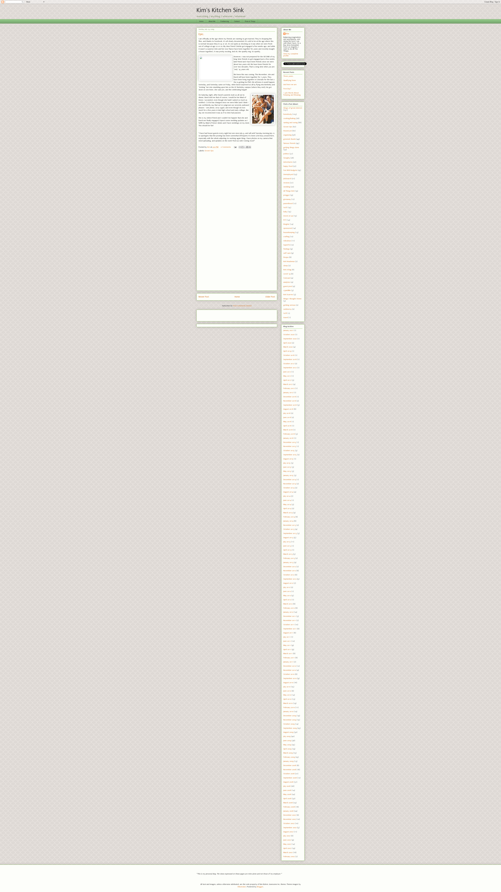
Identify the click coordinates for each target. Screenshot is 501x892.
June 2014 (287, 500)
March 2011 (288, 653)
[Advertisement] (214, 315)
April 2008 (287, 798)
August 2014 (288, 492)
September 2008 (290, 778)
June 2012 (287, 591)
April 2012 (287, 600)
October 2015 (288, 450)
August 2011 (288, 633)
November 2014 (289, 484)
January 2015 (288, 475)
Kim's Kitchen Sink (220, 10)
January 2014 (288, 521)
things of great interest (292, 108)
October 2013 (288, 529)
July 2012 (286, 587)
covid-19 (286, 274)
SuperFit (286, 245)
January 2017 (288, 392)
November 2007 (289, 819)
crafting (286, 237)
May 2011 (287, 645)
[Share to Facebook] (247, 147)
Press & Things (250, 21)
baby (285, 212)
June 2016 (287, 417)
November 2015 (289, 446)
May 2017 (287, 376)
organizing (287, 135)
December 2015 (289, 442)
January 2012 (288, 612)
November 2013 (289, 525)
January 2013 (288, 562)
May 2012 (287, 595)
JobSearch (287, 179)
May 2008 (287, 794)
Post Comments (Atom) (242, 306)
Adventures (288, 162)
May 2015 (287, 471)
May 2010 (287, 695)
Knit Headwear (289, 261)
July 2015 (286, 463)
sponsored (287, 228)
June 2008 (287, 790)
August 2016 (288, 409)
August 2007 (288, 832)
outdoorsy (287, 309)
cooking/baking (289, 118)
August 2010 (288, 683)
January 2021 (288, 330)
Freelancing (224, 21)
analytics (286, 282)
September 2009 (290, 728)
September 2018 (290, 359)
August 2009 (288, 732)
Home (201, 21)
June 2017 (287, 372)
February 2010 (289, 707)
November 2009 (289, 720)
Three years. (288, 76)
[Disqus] (237, 188)
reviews (286, 183)
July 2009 (287, 736)
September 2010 (290, 678)
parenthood (288, 203)
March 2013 (288, 554)
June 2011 (287, 641)
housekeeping (289, 232)
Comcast (286, 278)
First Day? (287, 89)
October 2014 (288, 488)
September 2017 (290, 368)
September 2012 (290, 579)
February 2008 (289, 807)
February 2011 (289, 658)
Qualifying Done (289, 80)
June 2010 (287, 691)
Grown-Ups (209, 151)
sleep (285, 266)
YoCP (285, 207)
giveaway (287, 199)
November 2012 (289, 571)
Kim (287, 34)
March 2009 (288, 753)
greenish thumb (289, 139)
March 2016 (288, 430)
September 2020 (290, 339)
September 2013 (290, 533)
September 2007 (290, 828)
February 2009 (289, 757)
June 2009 (287, 741)
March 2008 (288, 803)
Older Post (270, 297)
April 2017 (287, 380)
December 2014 (289, 480)
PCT (284, 220)
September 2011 (290, 629)
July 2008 (287, 786)
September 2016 (290, 405)
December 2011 (289, 616)
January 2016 (288, 438)
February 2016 (289, 434)
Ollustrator (241, 887)
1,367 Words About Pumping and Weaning (292, 94)
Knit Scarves (288, 295)
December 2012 (289, 567)
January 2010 (288, 711)
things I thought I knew (292, 299)
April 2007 (287, 848)
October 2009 (289, 724)
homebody (287, 114)
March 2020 (288, 347)
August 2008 (288, 782)
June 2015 (287, 467)
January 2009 (288, 761)
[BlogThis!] (242, 147)
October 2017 (288, 364)
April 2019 (287, 351)
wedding (286, 187)
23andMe (287, 290)
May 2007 (287, 844)
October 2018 (288, 355)
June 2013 (287, 546)
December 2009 (289, 716)
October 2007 (288, 823)
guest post (287, 286)
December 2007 (289, 815)
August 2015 (288, 459)
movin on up (288, 216)
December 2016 (289, 397)
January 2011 (288, 662)
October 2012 (288, 575)
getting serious (289, 305)
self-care (287, 253)
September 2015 (290, 455)
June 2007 (287, 840)
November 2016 (289, 401)
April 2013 (287, 550)
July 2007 (286, 836)
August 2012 (288, 583)
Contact (237, 21)
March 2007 (288, 852)
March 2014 (288, 513)
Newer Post (204, 297)
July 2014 (286, 496)
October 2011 (288, 625)
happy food (288, 166)
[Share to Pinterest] (250, 147)
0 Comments (226, 147)
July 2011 (286, 637)
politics (286, 154)
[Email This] (240, 147)
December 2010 (289, 666)
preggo (286, 195)
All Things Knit (288, 191)
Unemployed (288, 174)
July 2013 (286, 542)
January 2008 (288, 811)
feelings (286, 249)
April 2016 (287, 426)
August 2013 (288, 538)
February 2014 (289, 517)
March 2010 (288, 703)
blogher (286, 224)
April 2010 (287, 699)
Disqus (286, 257)
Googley (286, 158)
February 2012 (289, 608)
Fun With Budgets (290, 170)
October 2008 (289, 774)
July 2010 (286, 687)
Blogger (260, 887)
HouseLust (287, 131)
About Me (212, 21)
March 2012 (288, 604)
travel (285, 317)
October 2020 (288, 335)
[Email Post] (235, 147)
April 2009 (287, 749)
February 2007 (289, 856)
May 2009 (287, 745)
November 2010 (289, 670)
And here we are (290, 84)
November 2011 (289, 620)
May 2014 (287, 504)
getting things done (291, 147)
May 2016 (287, 422)
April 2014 (287, 508)
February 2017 (289, 388)
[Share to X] (245, 147)
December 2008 (289, 765)
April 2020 (287, 343)
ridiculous (287, 241)
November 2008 (289, 770)
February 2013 (289, 558)
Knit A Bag (287, 270)
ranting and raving (290, 123)
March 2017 (288, 384)
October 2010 (288, 674)
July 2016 (286, 413)
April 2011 (287, 649)
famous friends (289, 143)
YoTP (285, 313)
